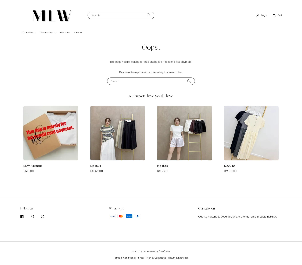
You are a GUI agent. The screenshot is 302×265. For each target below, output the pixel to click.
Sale (76, 32)
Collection (27, 32)
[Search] (148, 15)
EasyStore (164, 251)
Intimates (65, 32)
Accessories (46, 32)
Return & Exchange (178, 257)
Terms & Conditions (124, 257)
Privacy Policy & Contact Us (151, 257)
